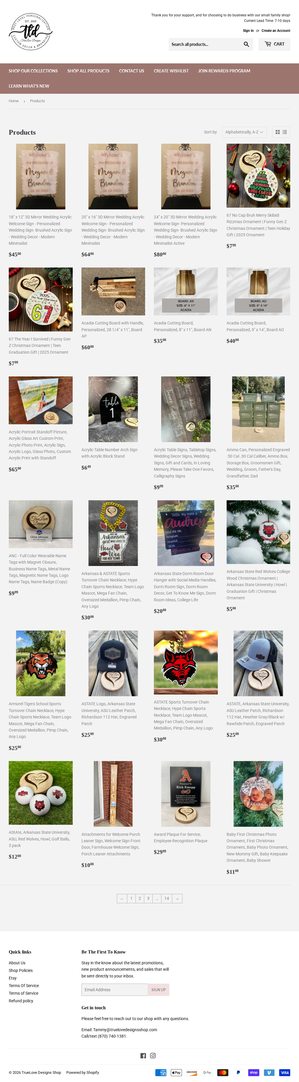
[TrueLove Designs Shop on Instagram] (153, 1056)
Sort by (210, 132)
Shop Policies (21, 970)
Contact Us (131, 70)
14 (166, 898)
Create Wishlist (171, 70)
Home (14, 101)
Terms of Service (23, 993)
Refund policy (21, 1000)
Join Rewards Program (224, 70)
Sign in (248, 31)
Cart (278, 43)
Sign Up (159, 990)
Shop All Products (88, 70)
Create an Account (276, 31)
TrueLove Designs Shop (41, 1072)
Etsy (13, 978)
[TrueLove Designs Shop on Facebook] (143, 1056)
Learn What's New (29, 86)
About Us (17, 963)
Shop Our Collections (33, 70)
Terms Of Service (24, 985)
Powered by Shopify (82, 1072)
